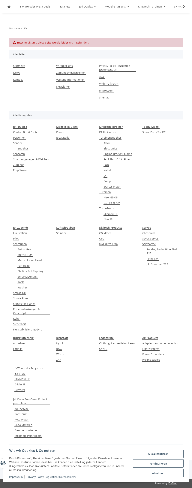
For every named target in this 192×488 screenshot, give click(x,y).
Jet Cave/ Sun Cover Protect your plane (30, 401)
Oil (105, 175)
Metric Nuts (25, 255)
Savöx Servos (150, 238)
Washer (22, 287)
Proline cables (151, 359)
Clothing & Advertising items (117, 343)
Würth (60, 354)
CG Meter (105, 233)
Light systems (150, 349)
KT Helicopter (107, 132)
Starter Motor (112, 186)
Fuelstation (20, 233)
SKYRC (103, 349)
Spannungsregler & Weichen (31, 159)
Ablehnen (158, 473)
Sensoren (19, 154)
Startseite (19, 66)
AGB (101, 76)
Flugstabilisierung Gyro (27, 329)
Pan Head (24, 265)
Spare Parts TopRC (154, 132)
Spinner (61, 233)
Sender (17, 143)
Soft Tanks (21, 414)
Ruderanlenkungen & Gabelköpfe (26, 311)
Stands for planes (24, 304)
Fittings (17, 349)
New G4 (108, 219)
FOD (106, 165)
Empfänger (20, 170)
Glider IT (20, 384)
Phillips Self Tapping (30, 271)
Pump (107, 181)
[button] (181, 6)
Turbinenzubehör (110, 137)
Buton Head (25, 249)
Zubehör (23, 148)
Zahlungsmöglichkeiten (71, 72)
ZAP (58, 359)
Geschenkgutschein (27, 430)
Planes (60, 132)
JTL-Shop (172, 483)
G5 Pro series (112, 203)
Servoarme (149, 244)
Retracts (20, 390)
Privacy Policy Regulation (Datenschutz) (51, 476)
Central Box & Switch (26, 132)
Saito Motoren (23, 425)
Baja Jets (20, 373)
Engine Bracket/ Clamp (118, 154)
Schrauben (20, 244)
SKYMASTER (22, 379)
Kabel (107, 170)
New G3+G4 (111, 197)
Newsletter (63, 86)
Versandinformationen (70, 79)
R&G (59, 349)
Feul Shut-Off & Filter (117, 159)
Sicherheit (19, 324)
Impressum (16, 476)
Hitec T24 (152, 259)
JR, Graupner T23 (157, 264)
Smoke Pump (21, 298)
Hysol (59, 343)
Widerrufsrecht (108, 83)
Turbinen (105, 192)
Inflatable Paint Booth (28, 436)
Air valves (19, 343)
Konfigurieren (158, 463)
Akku (107, 143)
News (16, 72)
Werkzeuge (21, 408)
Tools (21, 282)
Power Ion (19, 137)
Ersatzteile (62, 137)
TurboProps (106, 208)
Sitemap (104, 97)
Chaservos (148, 233)
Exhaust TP (110, 213)
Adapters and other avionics (160, 343)
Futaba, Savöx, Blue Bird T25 (162, 251)
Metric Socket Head (30, 260)
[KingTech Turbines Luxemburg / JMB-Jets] (9, 6)
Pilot (16, 238)
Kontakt (18, 79)
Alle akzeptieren (158, 453)
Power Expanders (153, 354)
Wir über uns (64, 66)
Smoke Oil (19, 293)
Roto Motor (21, 419)
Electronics (110, 148)
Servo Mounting (28, 276)
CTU (101, 238)
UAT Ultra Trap (108, 244)
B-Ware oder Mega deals (30, 368)
